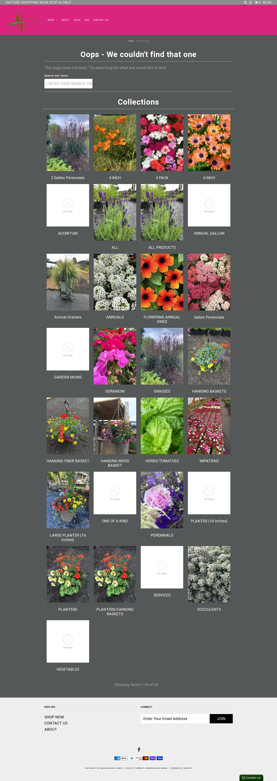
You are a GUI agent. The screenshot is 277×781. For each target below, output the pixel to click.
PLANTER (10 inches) (209, 521)
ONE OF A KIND (115, 521)
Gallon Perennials (209, 317)
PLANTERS (67, 609)
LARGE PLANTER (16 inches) (68, 537)
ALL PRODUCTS (162, 247)
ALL (115, 247)
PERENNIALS (162, 535)
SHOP (51, 20)
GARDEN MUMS (68, 377)
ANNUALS (115, 317)
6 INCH (209, 178)
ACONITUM (68, 233)
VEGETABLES (67, 669)
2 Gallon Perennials (67, 178)
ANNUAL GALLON (209, 233)
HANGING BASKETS (209, 391)
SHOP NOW (54, 717)
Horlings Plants (113, 768)
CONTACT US (101, 20)
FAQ (86, 20)
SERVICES (162, 595)
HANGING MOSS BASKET (115, 463)
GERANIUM (115, 391)
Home (130, 41)
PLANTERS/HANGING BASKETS (115, 611)
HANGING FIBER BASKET (67, 461)
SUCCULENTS (209, 609)
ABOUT (66, 20)
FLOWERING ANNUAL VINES (162, 319)
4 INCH (115, 178)
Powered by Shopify (181, 768)
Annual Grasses (67, 317)
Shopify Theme (133, 768)
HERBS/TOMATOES (162, 461)
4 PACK (162, 178)
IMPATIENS (209, 461)
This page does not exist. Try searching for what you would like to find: (105, 68)
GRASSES (162, 391)
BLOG (77, 20)
